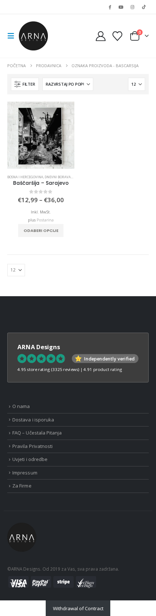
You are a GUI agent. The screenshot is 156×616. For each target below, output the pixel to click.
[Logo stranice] (33, 35)
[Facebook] (109, 7)
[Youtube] (121, 7)
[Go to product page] (40, 135)
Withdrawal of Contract (78, 608)
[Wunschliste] (117, 36)
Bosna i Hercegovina (25, 177)
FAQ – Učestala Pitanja (37, 432)
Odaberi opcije (41, 230)
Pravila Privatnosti (32, 446)
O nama (21, 406)
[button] (13, 36)
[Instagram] (132, 7)
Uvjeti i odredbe (30, 459)
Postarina (45, 220)
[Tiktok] (143, 7)
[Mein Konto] (101, 36)
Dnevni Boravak (59, 177)
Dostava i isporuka (33, 419)
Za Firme (22, 485)
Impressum (24, 472)
